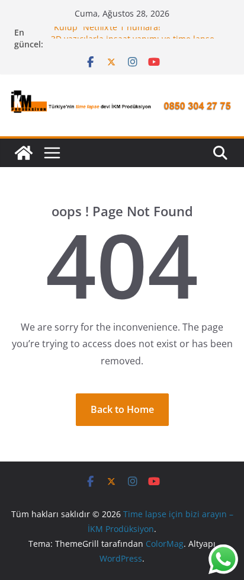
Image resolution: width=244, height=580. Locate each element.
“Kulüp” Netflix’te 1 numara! (105, 28)
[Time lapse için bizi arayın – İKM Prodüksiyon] (23, 153)
